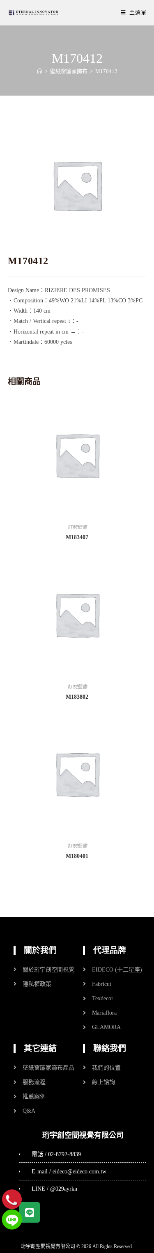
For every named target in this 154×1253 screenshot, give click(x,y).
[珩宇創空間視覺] (33, 12)
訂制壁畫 (77, 527)
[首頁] (39, 71)
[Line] (29, 1212)
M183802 (77, 697)
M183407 (77, 537)
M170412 (106, 71)
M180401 (77, 856)
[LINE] (12, 1219)
